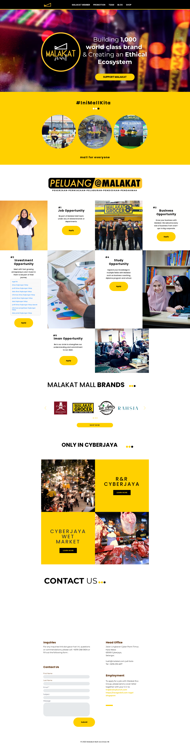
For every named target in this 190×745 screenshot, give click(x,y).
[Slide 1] (93, 418)
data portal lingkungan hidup (22, 313)
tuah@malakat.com (115, 661)
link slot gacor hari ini (69, 647)
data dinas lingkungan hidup (22, 291)
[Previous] (45, 408)
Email (45, 687)
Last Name (47, 680)
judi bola (129, 661)
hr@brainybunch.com (116, 690)
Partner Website (111, 650)
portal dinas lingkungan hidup (22, 298)
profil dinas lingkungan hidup (22, 288)
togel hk (15, 281)
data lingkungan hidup (19, 301)
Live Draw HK (104, 742)
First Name (47, 673)
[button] (71, 230)
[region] (59, 131)
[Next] (144, 408)
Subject (46, 694)
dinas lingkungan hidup (20, 285)
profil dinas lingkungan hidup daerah (24, 305)
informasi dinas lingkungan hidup (23, 295)
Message (46, 701)
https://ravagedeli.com (117, 693)
